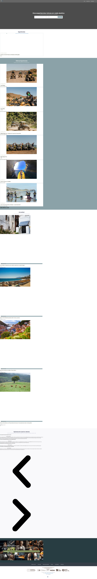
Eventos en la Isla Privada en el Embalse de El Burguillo (10, 54)
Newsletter (62, 564)
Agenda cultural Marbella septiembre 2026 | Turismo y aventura (10, 317)
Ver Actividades (6, 551)
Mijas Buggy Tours (4, 156)
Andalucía (2, 86)
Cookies (52, 564)
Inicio (84, 1)
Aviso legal (39, 564)
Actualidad (92, 1)
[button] (21, 472)
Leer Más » (1, 266)
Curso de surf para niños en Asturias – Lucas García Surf (10, 204)
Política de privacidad (46, 564)
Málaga (4, 86)
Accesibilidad (57, 564)
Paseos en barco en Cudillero (6, 181)
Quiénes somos (33, 564)
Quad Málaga (3, 85)
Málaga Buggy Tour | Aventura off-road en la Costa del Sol (11, 133)
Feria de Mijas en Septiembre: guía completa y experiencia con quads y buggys (12, 265)
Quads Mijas (3, 108)
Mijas (6, 86)
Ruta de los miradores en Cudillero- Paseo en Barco (8, 370)
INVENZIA (49, 574)
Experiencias (88, 1)
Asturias (2, 182)
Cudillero (4, 182)
